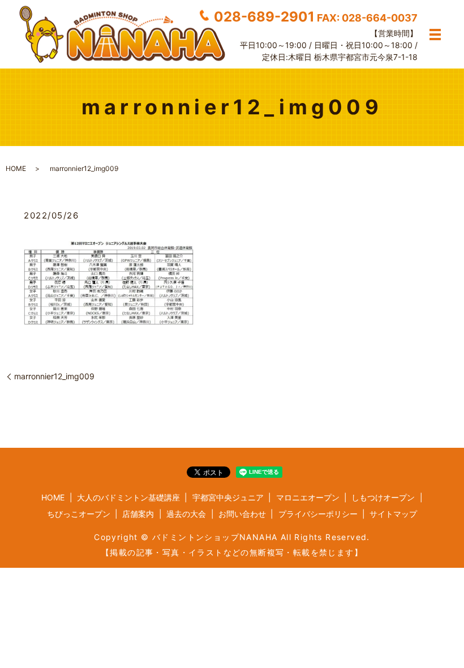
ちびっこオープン (78, 514)
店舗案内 (138, 514)
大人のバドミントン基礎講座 (128, 497)
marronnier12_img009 (54, 376)
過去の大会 (186, 514)
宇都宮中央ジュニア (228, 497)
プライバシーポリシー (318, 514)
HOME (16, 168)
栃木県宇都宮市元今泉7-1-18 (366, 56)
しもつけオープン (383, 497)
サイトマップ (393, 514)
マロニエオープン (308, 497)
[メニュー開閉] (435, 34)
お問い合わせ (242, 514)
